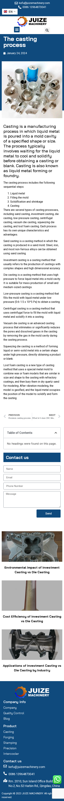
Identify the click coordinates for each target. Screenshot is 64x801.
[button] (17, 29)
